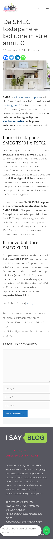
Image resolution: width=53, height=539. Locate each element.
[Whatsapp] (23, 57)
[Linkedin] (17, 57)
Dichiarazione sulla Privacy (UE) (22, 455)
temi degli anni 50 (12, 105)
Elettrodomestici (24, 313)
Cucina (10, 313)
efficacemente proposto (27, 97)
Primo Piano (40, 313)
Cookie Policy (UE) (16, 450)
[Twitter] (11, 57)
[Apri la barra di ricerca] (39, 7)
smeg (36, 317)
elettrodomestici (13, 121)
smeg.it (30, 303)
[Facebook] (5, 57)
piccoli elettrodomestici (19, 317)
